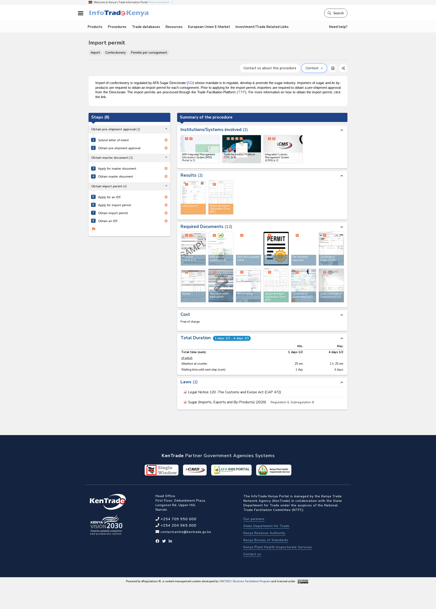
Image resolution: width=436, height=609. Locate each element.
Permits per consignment (149, 52)
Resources (174, 27)
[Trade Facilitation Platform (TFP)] (241, 149)
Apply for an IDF (109, 197)
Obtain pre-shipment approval (119, 148)
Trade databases (146, 27)
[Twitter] (164, 541)
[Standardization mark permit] (221, 285)
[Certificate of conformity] (304, 285)
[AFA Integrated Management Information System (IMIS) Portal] (200, 149)
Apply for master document (117, 168)
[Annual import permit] (221, 249)
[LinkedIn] (170, 541)
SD (190, 82)
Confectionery (115, 52)
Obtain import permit (113, 213)
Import (95, 52)
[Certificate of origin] (331, 249)
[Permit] (276, 249)
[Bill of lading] (248, 285)
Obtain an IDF (108, 221)
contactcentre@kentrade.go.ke (185, 532)
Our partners (254, 519)
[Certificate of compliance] (331, 285)
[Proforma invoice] (193, 249)
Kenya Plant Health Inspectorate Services (277, 547)
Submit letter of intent (113, 140)
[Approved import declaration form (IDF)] (276, 285)
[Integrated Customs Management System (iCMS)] (283, 149)
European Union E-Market (209, 27)
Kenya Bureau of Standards (265, 540)
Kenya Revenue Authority (264, 533)
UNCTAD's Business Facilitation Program (244, 581)
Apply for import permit (114, 205)
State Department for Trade (266, 526)
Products (95, 27)
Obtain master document (115, 176)
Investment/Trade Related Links (262, 27)
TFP (241, 92)
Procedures (117, 27)
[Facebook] (157, 541)
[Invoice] (193, 285)
